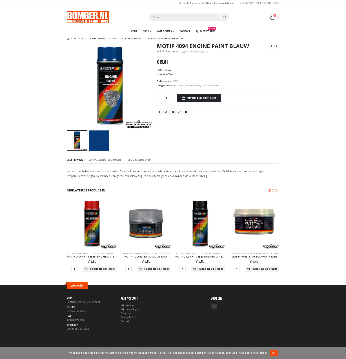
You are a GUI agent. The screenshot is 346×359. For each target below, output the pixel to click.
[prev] (271, 46)
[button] (67, 86)
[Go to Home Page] (68, 39)
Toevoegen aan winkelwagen (201, 98)
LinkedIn (173, 112)
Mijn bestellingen (130, 309)
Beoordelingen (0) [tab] (139, 159)
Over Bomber (164, 31)
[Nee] (341, 353)
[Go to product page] (92, 224)
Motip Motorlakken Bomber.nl (185, 85)
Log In (275, 3)
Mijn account (247, 3)
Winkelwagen (263, 3)
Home (134, 31)
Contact (185, 31)
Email (186, 112)
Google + (179, 112)
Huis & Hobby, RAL (155, 253)
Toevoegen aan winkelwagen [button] (101, 268)
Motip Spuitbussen (210, 85)
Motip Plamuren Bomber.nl (82, 253)
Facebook (160, 112)
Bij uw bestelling (205, 30)
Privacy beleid (128, 317)
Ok (273, 352)
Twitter (166, 112)
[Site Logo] (88, 17)
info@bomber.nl (75, 319)
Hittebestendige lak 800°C (133, 253)
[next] (276, 46)
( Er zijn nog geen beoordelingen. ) (189, 51)
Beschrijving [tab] (75, 159)
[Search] (225, 17)
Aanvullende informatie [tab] (105, 159)
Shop (146, 31)
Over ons (126, 313)
